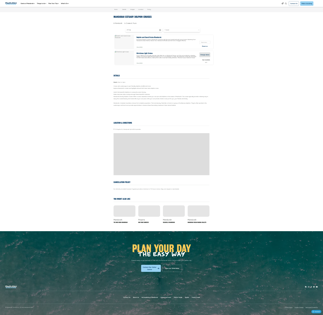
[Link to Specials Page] (282, 3)
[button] (181, 30)
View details (139, 47)
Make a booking (307, 3)
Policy (149, 9)
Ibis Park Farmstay (143, 222)
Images (132, 9)
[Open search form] (285, 3)
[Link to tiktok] (311, 287)
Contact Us (293, 3)
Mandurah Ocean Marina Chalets (197, 222)
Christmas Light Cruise (145, 53)
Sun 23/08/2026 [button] (131, 30)
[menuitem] (27, 3)
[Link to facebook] (306, 287)
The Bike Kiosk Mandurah (121, 222)
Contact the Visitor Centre (149, 268)
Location (140, 9)
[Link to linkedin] (314, 287)
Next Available (206, 60)
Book (115, 9)
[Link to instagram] (308, 287)
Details (124, 9)
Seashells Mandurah (169, 222)
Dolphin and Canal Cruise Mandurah (149, 37)
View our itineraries (172, 268)
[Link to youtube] (317, 287)
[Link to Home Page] (11, 3)
